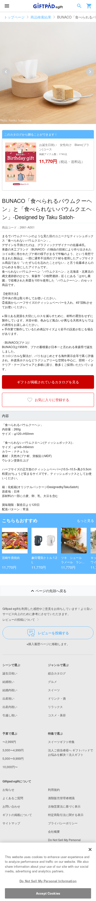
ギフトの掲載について (17, 815)
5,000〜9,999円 (13, 758)
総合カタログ (57, 673)
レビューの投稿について (18, 619)
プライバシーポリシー (63, 823)
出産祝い (8, 698)
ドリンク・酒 (57, 698)
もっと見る (85, 520)
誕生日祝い (9, 673)
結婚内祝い (9, 690)
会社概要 (54, 831)
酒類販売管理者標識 (61, 798)
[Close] (90, 849)
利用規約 (54, 789)
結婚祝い (8, 681)
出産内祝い (9, 707)
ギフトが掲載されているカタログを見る (48, 381)
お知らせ (8, 789)
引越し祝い (9, 715)
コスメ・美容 (57, 715)
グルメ (52, 681)
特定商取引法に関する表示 (65, 815)
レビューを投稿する (53, 632)
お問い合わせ (11, 806)
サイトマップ (11, 823)
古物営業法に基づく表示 (64, 806)
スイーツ (54, 690)
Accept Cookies (48, 893)
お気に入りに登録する (52, 399)
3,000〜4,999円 (13, 750)
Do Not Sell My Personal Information (48, 881)
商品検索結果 (41, 17)
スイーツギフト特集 (61, 742)
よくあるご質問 (12, 798)
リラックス (55, 707)
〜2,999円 (9, 742)
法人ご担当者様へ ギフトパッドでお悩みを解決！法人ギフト (70, 752)
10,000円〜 (10, 767)
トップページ (14, 17)
